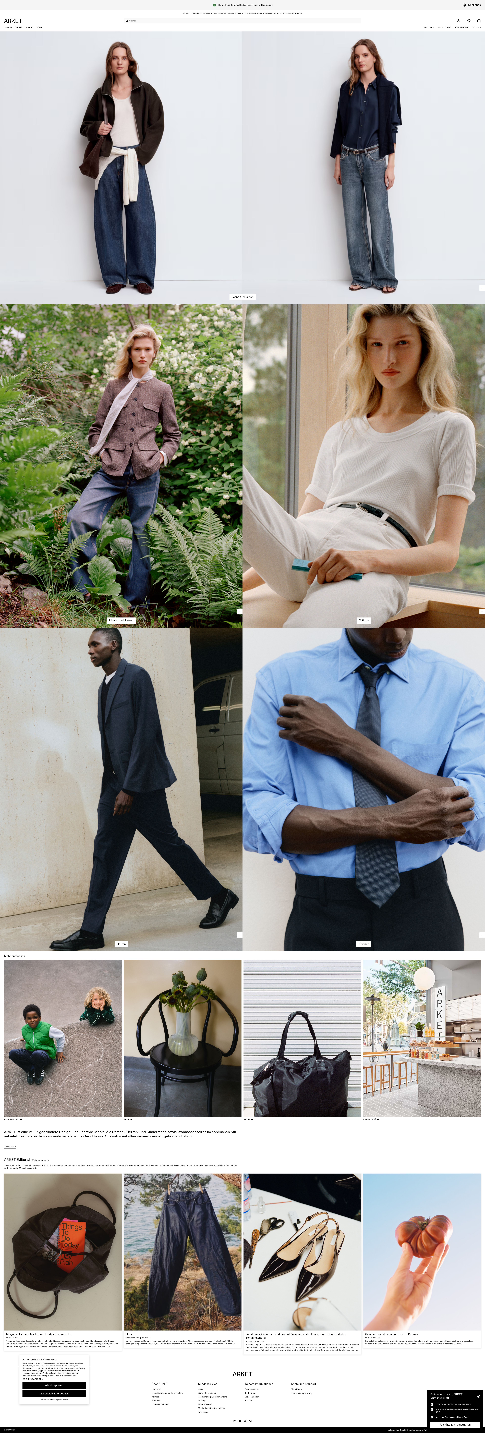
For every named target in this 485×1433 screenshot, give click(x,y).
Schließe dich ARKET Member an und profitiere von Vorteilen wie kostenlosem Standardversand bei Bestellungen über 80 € (242, 13)
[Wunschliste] (469, 21)
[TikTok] (250, 1421)
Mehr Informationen (32, 1379)
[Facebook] (239, 1421)
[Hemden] (364, 789)
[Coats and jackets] (121, 466)
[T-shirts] (364, 466)
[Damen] (242, 167)
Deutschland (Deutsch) (301, 1393)
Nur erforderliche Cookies (54, 1393)
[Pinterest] (245, 1421)
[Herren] (121, 789)
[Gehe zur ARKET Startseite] (13, 21)
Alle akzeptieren (54, 1385)
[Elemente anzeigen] (482, 288)
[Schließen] (478, 1396)
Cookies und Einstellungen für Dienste (54, 1400)
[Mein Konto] (459, 21)
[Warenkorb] (479, 21)
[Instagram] (234, 1421)
